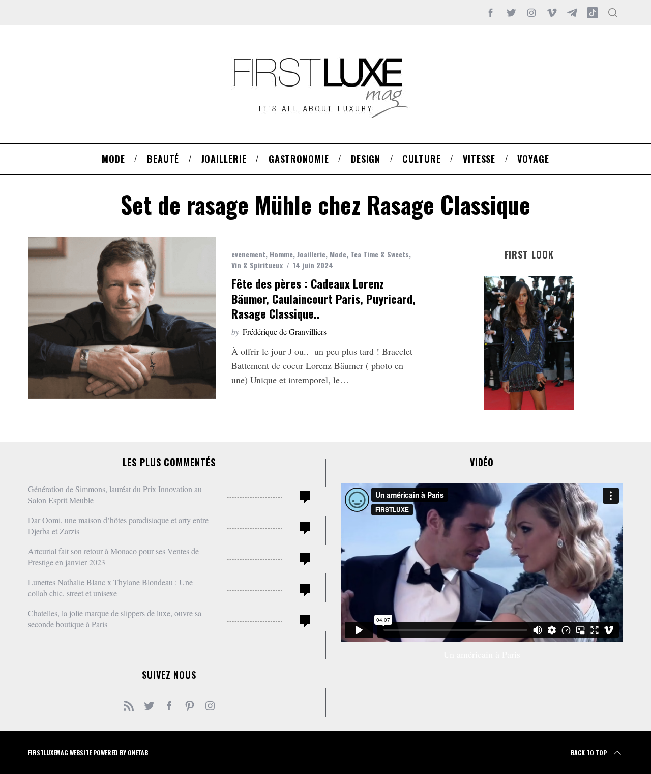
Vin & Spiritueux (257, 265)
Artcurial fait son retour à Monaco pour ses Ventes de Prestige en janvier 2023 (113, 556)
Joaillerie (311, 254)
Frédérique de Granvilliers (285, 331)
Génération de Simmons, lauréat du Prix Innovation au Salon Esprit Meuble (115, 494)
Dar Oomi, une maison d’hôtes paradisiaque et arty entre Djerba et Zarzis (118, 525)
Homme (281, 254)
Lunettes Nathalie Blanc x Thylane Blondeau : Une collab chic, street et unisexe (110, 587)
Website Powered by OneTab (109, 752)
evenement (248, 254)
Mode (338, 254)
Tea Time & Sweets (379, 254)
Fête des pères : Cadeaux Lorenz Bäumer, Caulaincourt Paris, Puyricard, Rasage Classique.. (323, 298)
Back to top (589, 752)
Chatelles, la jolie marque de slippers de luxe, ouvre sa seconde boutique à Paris (114, 618)
